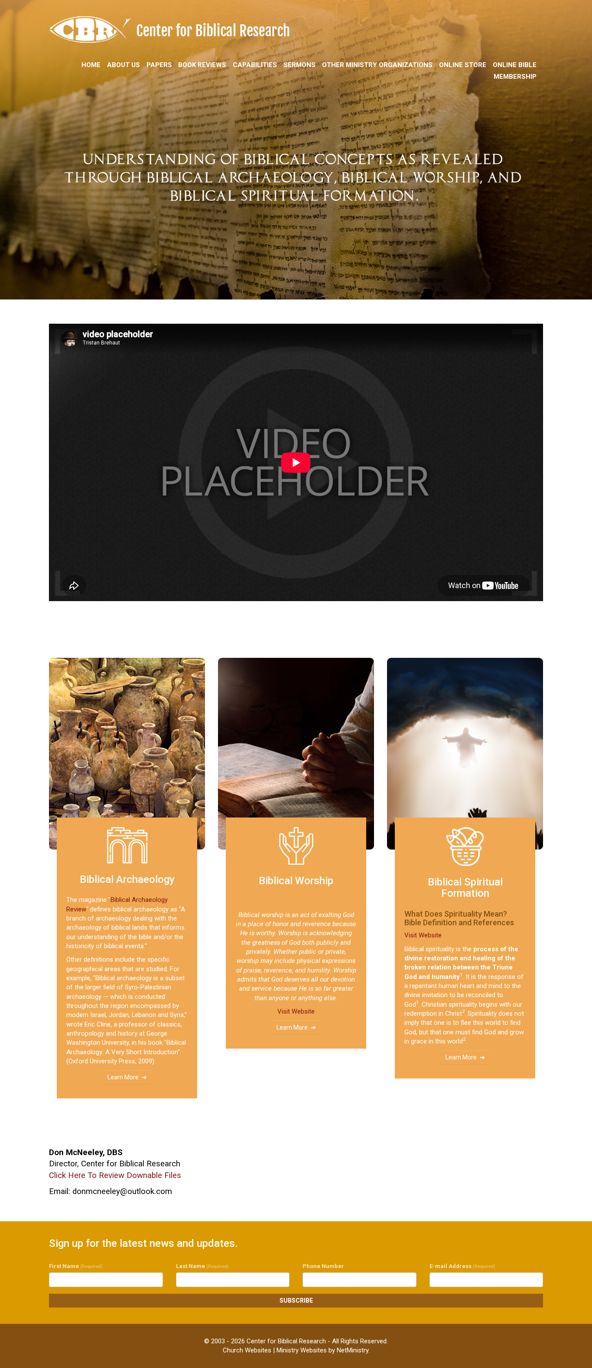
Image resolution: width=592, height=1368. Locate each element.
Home (91, 65)
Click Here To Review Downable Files (115, 1175)
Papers (159, 65)
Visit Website (296, 1011)
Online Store (462, 65)
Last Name (202, 1266)
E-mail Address (462, 1266)
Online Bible (515, 65)
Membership (515, 76)
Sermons (299, 65)
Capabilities (255, 65)
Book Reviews (202, 65)
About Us (123, 65)
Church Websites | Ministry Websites (276, 1350)
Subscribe (296, 1300)
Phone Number (323, 1266)
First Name (76, 1266)
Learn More (123, 1077)
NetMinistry (352, 1350)
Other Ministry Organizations (377, 65)
